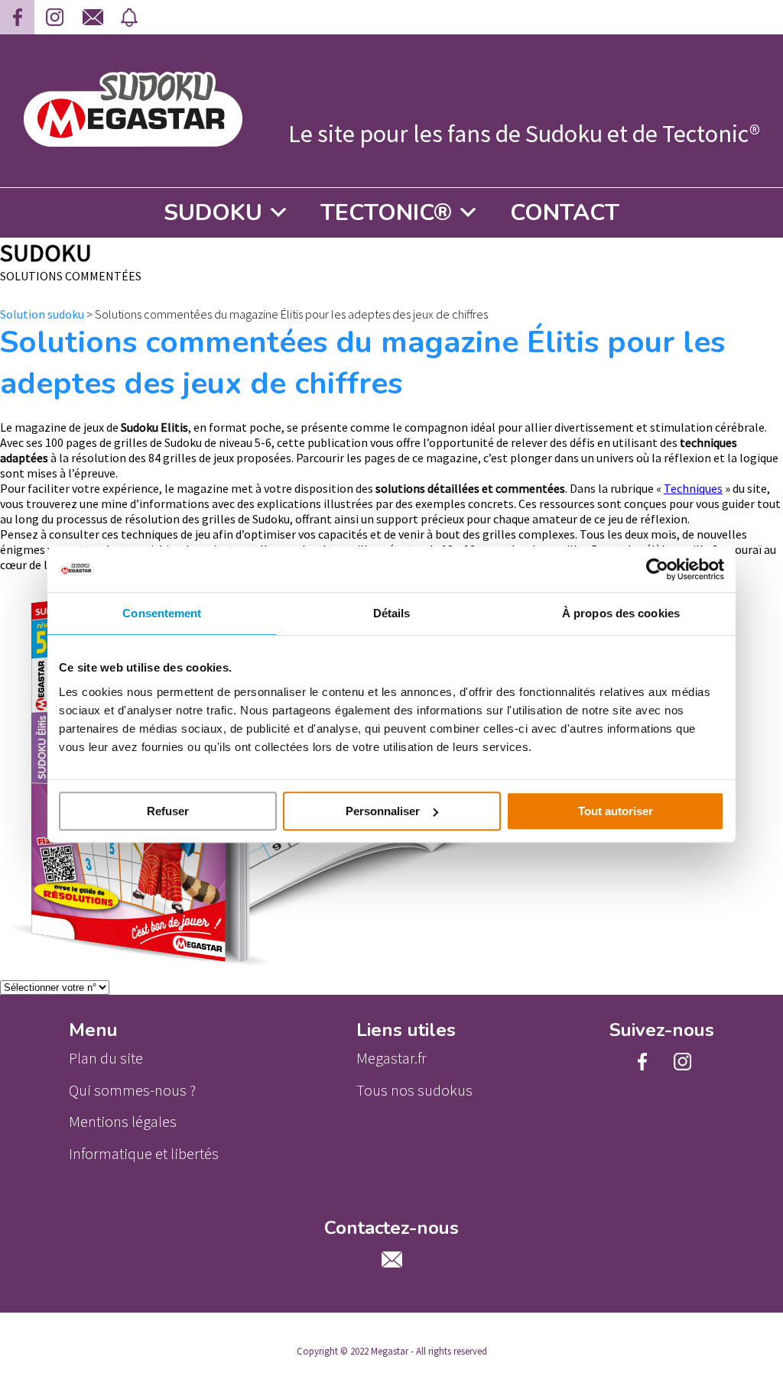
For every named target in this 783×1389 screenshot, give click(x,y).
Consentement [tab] (161, 613)
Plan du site (106, 1058)
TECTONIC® (386, 212)
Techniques (693, 488)
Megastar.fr (391, 1058)
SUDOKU (213, 212)
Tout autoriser (615, 811)
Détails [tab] (392, 613)
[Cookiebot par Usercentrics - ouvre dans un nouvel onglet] (657, 569)
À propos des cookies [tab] (621, 613)
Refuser (168, 811)
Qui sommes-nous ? (132, 1090)
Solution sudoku (42, 314)
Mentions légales (123, 1122)
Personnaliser (383, 811)
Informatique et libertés (144, 1154)
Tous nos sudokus (414, 1090)
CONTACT (564, 212)
